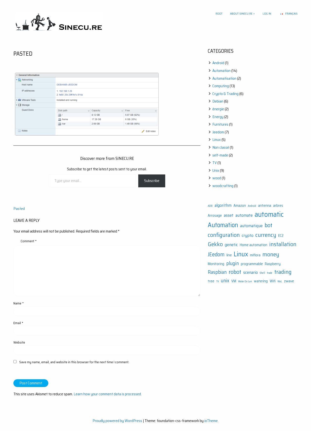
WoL (279, 281)
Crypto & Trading (225, 94)
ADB (210, 206)
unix (225, 280)
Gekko (215, 244)
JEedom (216, 254)
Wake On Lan (245, 281)
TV (214, 163)
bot (268, 225)
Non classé (220, 147)
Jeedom (218, 132)
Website (19, 342)
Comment (29, 241)
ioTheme (211, 421)
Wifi (273, 281)
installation (282, 244)
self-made (220, 155)
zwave (289, 281)
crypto (247, 235)
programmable (252, 264)
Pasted (19, 209)
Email (18, 323)
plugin (232, 263)
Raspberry (273, 264)
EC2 (281, 236)
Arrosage (215, 215)
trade (269, 273)
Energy (218, 117)
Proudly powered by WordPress (117, 421)
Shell (262, 273)
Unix (215, 170)
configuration (224, 234)
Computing (220, 86)
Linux (216, 140)
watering (261, 281)
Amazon (239, 205)
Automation (221, 71)
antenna (264, 205)
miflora (255, 255)
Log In (267, 13)
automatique (251, 225)
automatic (269, 214)
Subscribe (151, 181)
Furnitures (220, 124)
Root (219, 13)
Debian (217, 101)
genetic (231, 244)
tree (211, 281)
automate (244, 215)
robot (235, 271)
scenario (250, 272)
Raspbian (217, 272)
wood (216, 178)
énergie (218, 109)
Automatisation (224, 78)
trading (283, 271)
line (229, 255)
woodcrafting (222, 186)
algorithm (223, 205)
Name (18, 303)
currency (265, 234)
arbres (278, 205)
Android (218, 63)
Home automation (253, 245)
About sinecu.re (241, 13)
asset (228, 215)
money (270, 254)
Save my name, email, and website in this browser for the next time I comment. (74, 362)
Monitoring (216, 264)
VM (233, 281)
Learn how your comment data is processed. (108, 394)
